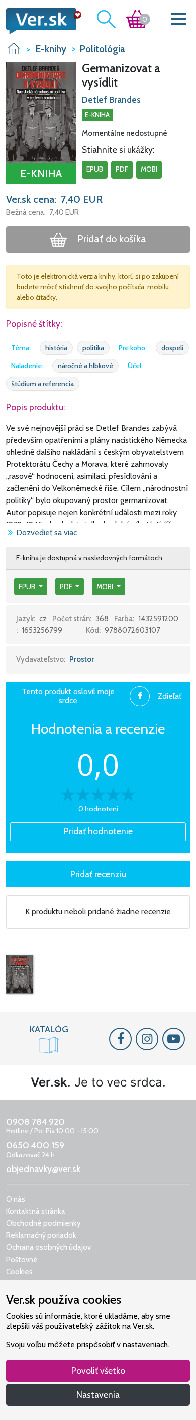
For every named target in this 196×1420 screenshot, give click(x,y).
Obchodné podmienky (43, 1223)
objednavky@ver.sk (43, 1169)
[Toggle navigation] (178, 21)
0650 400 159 (35, 1145)
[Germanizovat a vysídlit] (19, 974)
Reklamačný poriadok (41, 1235)
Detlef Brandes (111, 100)
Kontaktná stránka (35, 1211)
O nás (15, 1199)
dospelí (172, 347)
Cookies (19, 1271)
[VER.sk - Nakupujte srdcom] (41, 21)
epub (94, 169)
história (56, 347)
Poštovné (22, 1259)
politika (93, 347)
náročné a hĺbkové (85, 365)
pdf (122, 169)
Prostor (81, 659)
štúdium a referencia (43, 383)
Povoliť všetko (98, 1370)
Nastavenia (98, 1394)
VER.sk (13, 48)
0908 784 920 (35, 1121)
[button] (41, 111)
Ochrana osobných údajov (48, 1247)
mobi (149, 169)
